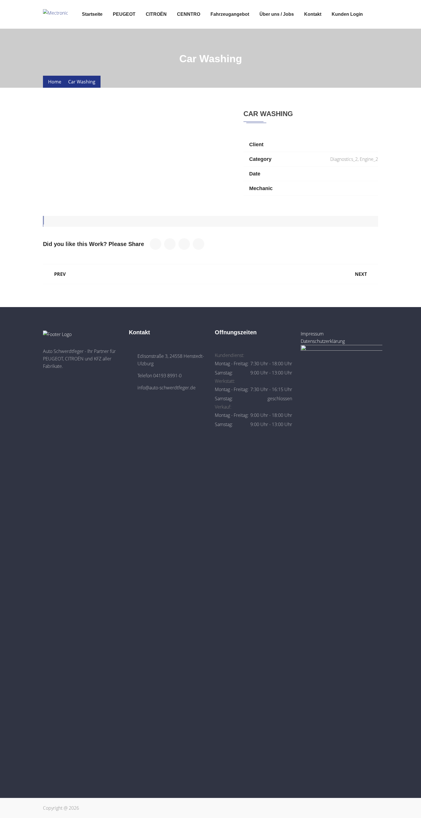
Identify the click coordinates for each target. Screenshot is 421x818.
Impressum (312, 334)
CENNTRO (188, 14)
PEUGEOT (124, 14)
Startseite (92, 14)
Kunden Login (347, 14)
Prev (60, 274)
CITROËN (156, 14)
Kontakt (312, 14)
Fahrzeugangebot (229, 14)
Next (361, 274)
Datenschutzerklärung (323, 341)
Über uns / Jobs (276, 14)
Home (54, 82)
